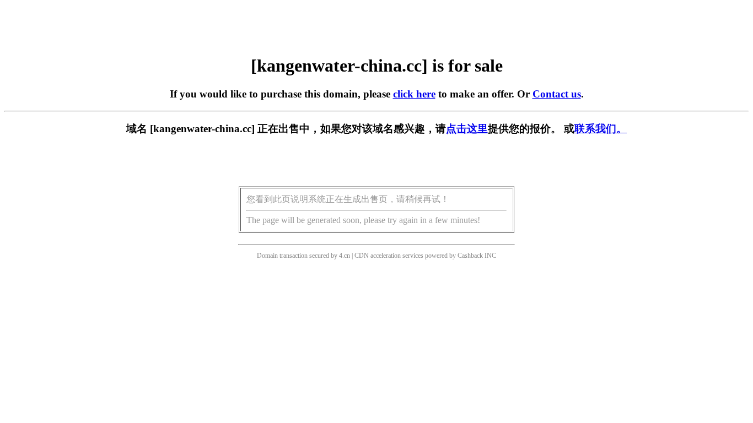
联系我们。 (600, 128)
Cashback (470, 255)
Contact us (557, 94)
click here (414, 94)
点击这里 (467, 128)
